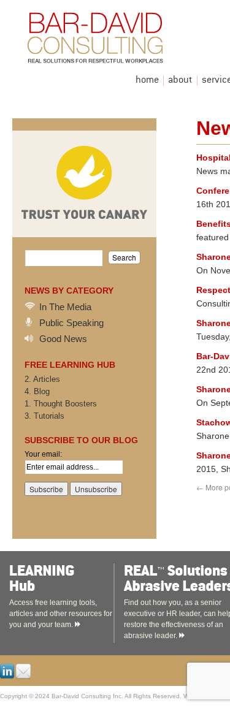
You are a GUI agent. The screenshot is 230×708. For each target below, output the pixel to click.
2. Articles (42, 379)
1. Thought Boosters (61, 403)
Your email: (43, 454)
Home (147, 80)
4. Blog (37, 391)
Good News (63, 338)
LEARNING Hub (74, 578)
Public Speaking (71, 323)
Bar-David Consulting (126, 40)
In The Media (65, 307)
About (180, 80)
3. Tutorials (44, 416)
